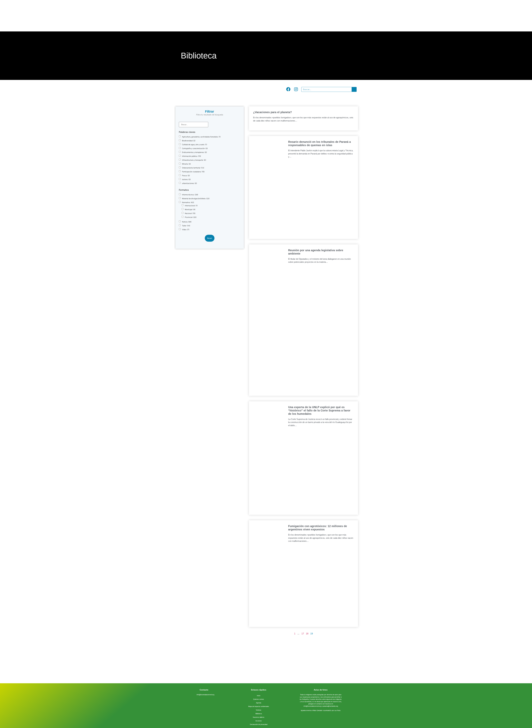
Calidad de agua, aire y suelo (194, 144)
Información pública (191, 156)
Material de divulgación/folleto (195, 198)
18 (307, 633)
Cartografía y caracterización (195, 148)
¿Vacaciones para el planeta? (272, 112)
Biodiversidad (188, 141)
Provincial (190, 217)
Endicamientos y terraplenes (194, 152)
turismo (186, 179)
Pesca (186, 175)
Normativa (188, 202)
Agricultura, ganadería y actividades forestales (201, 137)
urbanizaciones (189, 183)
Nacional (190, 213)
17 (302, 633)
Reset (209, 238)
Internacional (191, 205)
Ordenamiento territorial (193, 168)
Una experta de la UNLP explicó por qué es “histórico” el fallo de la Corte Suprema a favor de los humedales (319, 410)
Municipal (190, 209)
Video (185, 229)
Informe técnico (190, 195)
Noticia (186, 222)
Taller (186, 226)
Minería (186, 164)
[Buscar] (354, 89)
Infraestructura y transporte (194, 160)
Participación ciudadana (193, 172)
